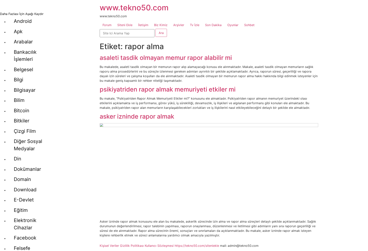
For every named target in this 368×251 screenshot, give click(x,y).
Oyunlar (232, 25)
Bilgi (18, 80)
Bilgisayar (24, 90)
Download (25, 189)
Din (17, 159)
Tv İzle (194, 25)
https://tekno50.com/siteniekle (197, 246)
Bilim (19, 100)
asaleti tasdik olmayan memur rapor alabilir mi (166, 57)
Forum (107, 25)
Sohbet (249, 25)
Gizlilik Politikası (132, 246)
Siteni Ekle (124, 25)
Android (23, 21)
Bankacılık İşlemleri (25, 55)
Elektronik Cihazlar (25, 223)
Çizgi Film (25, 131)
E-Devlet (24, 200)
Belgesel (23, 69)
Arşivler (178, 25)
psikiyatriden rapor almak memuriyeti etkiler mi (168, 89)
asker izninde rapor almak (137, 116)
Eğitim (21, 210)
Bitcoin (21, 110)
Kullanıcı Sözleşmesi (159, 246)
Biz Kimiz (161, 25)
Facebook (25, 238)
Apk (18, 31)
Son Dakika (213, 25)
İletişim (143, 25)
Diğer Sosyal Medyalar (28, 144)
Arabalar (23, 42)
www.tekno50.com (134, 7)
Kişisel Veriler (109, 246)
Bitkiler (21, 121)
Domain (22, 179)
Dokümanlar (27, 169)
